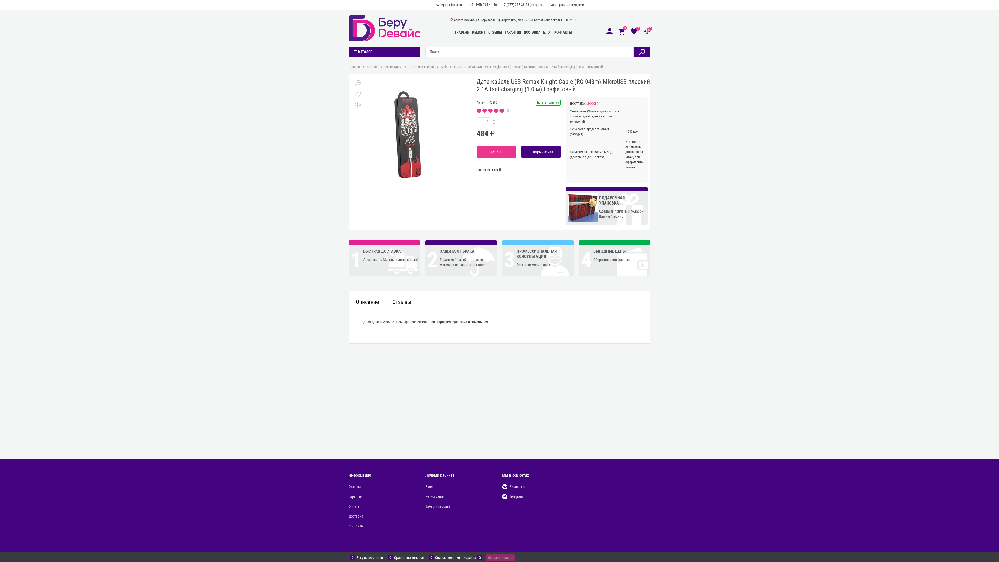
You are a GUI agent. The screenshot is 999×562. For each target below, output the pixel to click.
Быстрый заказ (541, 152)
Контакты (563, 32)
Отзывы (495, 32)
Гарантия (513, 32)
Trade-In (461, 32)
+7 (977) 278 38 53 (515, 5)
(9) (509, 110)
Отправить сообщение (569, 5)
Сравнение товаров (409, 557)
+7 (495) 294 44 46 (483, 5)
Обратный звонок (451, 5)
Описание (367, 302)
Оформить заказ (500, 557)
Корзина (469, 557)
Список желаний (447, 557)
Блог (547, 32)
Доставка (532, 32)
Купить (496, 152)
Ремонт (478, 32)
